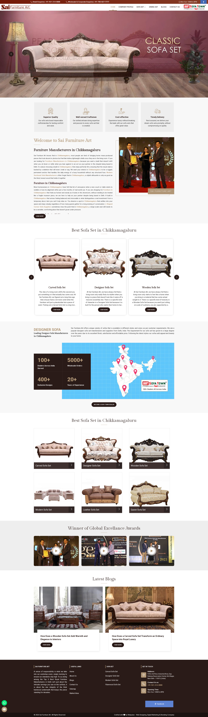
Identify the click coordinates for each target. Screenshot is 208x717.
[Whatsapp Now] (4, 703)
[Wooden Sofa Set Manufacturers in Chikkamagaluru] (151, 260)
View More (39, 216)
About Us (73, 676)
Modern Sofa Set (111, 680)
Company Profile (126, 7)
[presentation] (11, 54)
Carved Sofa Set (57, 288)
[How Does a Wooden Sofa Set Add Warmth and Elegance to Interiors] (68, 610)
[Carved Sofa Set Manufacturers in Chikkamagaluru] (57, 260)
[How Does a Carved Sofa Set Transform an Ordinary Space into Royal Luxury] (139, 610)
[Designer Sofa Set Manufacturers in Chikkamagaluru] (104, 260)
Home (113, 7)
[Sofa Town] (195, 7)
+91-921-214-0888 (155, 685)
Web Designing (141, 715)
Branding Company (167, 715)
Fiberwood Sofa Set (112, 685)
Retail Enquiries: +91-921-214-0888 (46, 2)
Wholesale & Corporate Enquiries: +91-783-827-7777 (88, 2)
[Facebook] (203, 2)
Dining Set (153, 7)
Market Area (74, 693)
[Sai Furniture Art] (16, 7)
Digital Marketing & (153, 715)
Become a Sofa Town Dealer (104, 404)
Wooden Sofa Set (151, 288)
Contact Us (175, 7)
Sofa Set (140, 7)
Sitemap (73, 689)
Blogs (163, 7)
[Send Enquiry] (4, 709)
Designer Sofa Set (104, 288)
